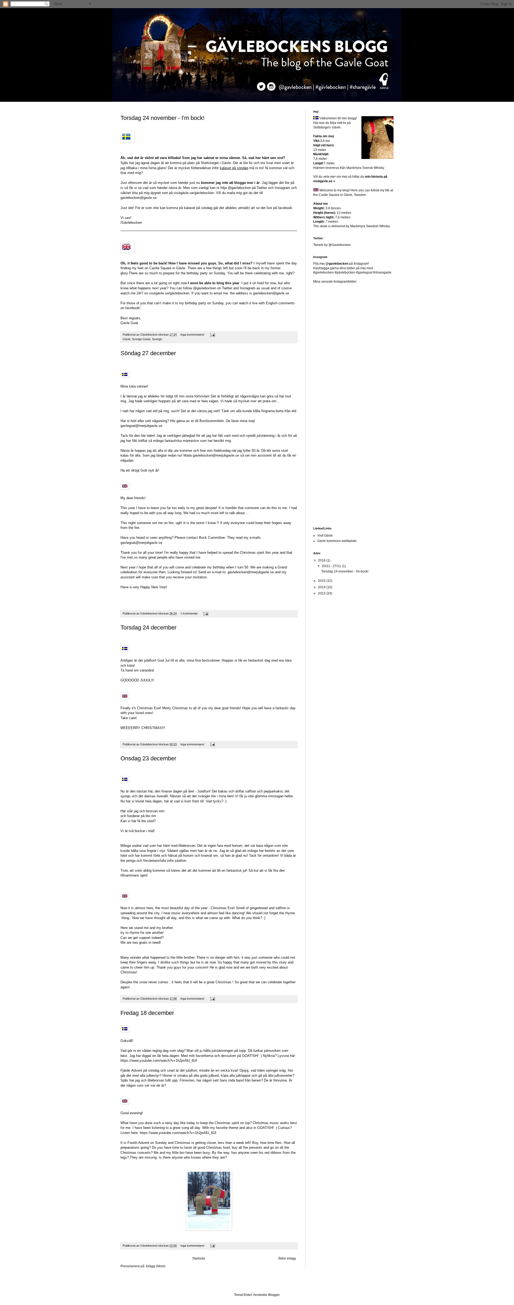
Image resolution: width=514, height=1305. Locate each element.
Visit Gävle (325, 535)
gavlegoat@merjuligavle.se (141, 426)
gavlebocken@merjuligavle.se (216, 455)
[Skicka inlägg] (212, 334)
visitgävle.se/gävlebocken (194, 193)
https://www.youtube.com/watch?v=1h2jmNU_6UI (158, 1061)
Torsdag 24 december (148, 627)
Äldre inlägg (287, 1258)
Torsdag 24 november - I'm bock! (162, 118)
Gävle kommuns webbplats (337, 541)
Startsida (198, 1258)
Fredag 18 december (147, 1013)
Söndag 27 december (148, 353)
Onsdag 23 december (148, 758)
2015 (322, 581)
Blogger (273, 1295)
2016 (322, 560)
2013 (322, 593)
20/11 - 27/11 (332, 566)
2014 (322, 587)
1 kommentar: (189, 613)
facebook (285, 208)
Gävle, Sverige (152, 339)
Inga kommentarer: (193, 334)
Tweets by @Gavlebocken (332, 245)
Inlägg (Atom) (155, 1266)
